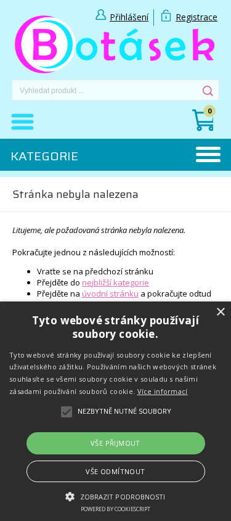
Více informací (162, 391)
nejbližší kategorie (115, 282)
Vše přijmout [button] (115, 443)
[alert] (115, 411)
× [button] (220, 312)
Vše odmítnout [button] (115, 471)
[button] (115, 495)
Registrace (196, 17)
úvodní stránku (110, 293)
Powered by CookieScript (115, 509)
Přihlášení (129, 17)
